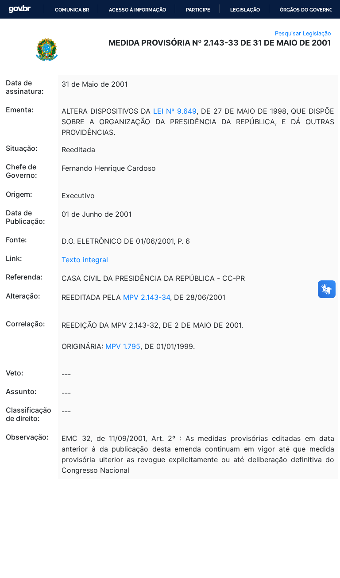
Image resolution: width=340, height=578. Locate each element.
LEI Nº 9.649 (175, 111)
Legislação (245, 10)
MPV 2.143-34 (146, 297)
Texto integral (85, 259)
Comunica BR (72, 10)
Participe (198, 10)
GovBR (19, 9)
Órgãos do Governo (306, 10)
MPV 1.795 (122, 346)
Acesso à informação (137, 10)
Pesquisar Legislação (303, 33)
